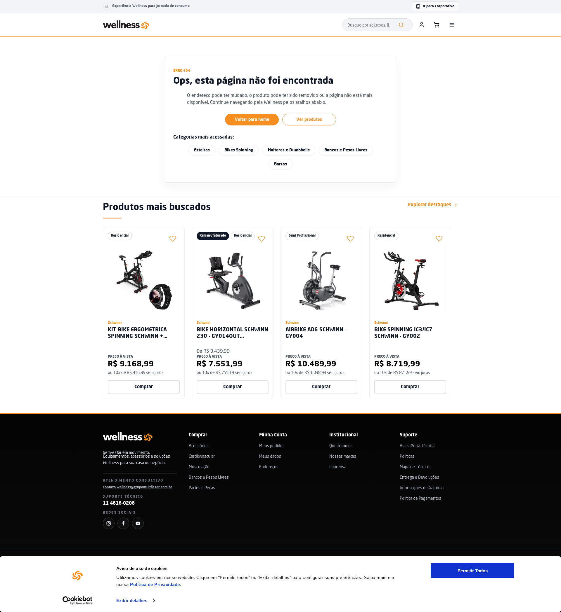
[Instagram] (109, 523)
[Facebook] (123, 523)
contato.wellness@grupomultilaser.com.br (137, 487)
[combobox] (377, 24)
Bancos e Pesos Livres (345, 150)
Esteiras (202, 150)
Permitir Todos (473, 570)
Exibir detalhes (131, 600)
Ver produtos (309, 120)
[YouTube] (138, 523)
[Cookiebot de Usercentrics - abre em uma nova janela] (77, 600)
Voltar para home (252, 120)
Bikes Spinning (238, 150)
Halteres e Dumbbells (289, 150)
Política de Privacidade (155, 584)
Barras (280, 164)
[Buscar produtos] (401, 24)
